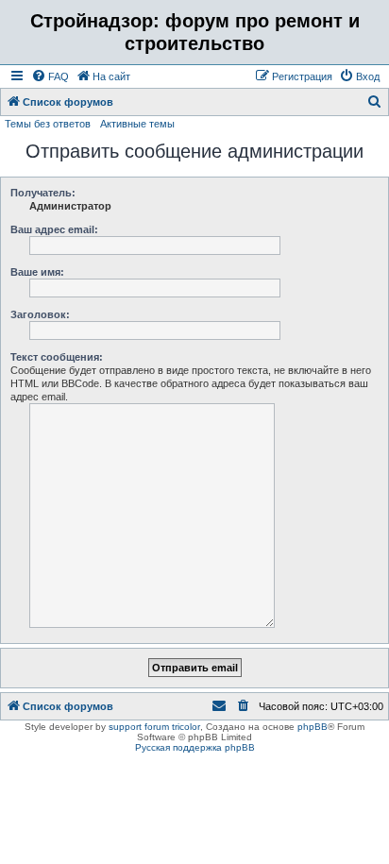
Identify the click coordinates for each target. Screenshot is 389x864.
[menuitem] (50, 76)
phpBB (312, 726)
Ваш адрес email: (54, 229)
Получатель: (43, 192)
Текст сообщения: (56, 357)
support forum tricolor (154, 726)
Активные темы (137, 123)
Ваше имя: (37, 272)
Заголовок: (40, 314)
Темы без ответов (48, 123)
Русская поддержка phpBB (195, 747)
